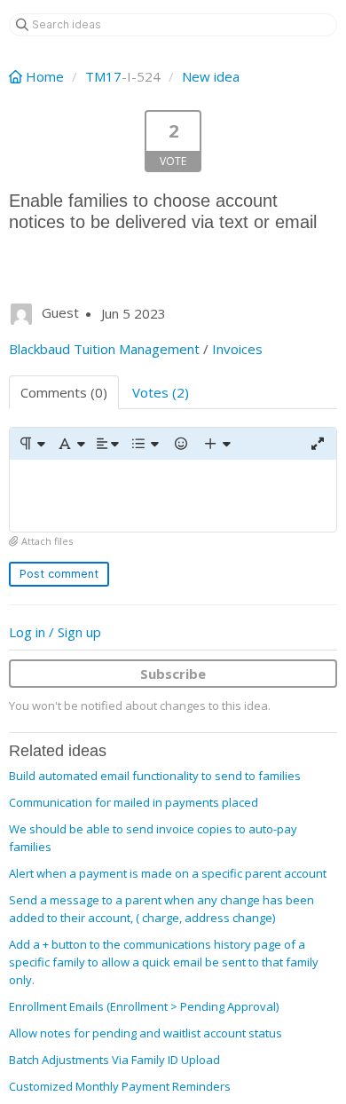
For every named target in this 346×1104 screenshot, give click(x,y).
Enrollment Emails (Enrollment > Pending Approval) (144, 1006)
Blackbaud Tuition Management (104, 349)
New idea (211, 76)
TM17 (103, 76)
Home (44, 76)
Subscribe (173, 673)
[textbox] (173, 495)
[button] (31, 443)
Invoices (237, 349)
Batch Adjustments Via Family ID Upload (114, 1060)
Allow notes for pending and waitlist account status (145, 1033)
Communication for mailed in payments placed (133, 802)
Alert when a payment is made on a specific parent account (167, 873)
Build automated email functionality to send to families (155, 776)
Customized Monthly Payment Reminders (120, 1086)
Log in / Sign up (55, 632)
